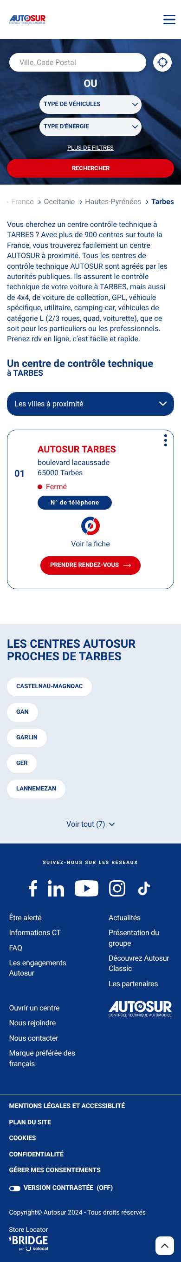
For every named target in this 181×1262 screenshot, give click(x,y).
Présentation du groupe (134, 937)
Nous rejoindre (32, 1022)
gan (22, 712)
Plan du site (30, 1122)
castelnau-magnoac (49, 686)
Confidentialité (36, 1155)
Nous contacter (33, 1038)
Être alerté (25, 917)
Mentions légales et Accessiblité (67, 1106)
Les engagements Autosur (37, 967)
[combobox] (77, 62)
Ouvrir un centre (34, 1007)
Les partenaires (133, 983)
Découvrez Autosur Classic (139, 963)
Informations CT (35, 932)
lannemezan (36, 788)
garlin (27, 737)
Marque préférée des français (42, 1058)
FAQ (15, 947)
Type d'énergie (66, 126)
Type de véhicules (72, 104)
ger (21, 763)
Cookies (22, 1138)
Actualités (125, 917)
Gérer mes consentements (55, 1170)
